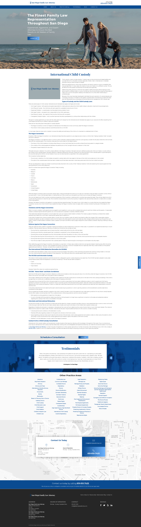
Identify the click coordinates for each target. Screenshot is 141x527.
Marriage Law (82, 381)
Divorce (61, 388)
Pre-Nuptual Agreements (82, 405)
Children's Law (40, 413)
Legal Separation (82, 379)
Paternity (82, 397)
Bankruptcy (40, 396)
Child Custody (40, 402)
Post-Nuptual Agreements (81, 402)
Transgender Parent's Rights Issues (102, 404)
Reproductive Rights (82, 415)
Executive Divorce (61, 397)
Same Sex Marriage (103, 386)
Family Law (61, 399)
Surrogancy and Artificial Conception (102, 397)
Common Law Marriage (61, 381)
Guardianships (61, 405)
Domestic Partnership (61, 392)
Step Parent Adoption (40, 381)
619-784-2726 (32, 518)
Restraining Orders (102, 379)
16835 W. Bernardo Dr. (43, 449)
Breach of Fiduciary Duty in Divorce (40, 398)
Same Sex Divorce (102, 383)
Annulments (40, 391)
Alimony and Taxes (40, 386)
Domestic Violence (61, 394)
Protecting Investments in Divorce (81, 409)
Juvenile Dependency (61, 413)
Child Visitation (40, 409)
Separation (102, 393)
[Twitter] (104, 505)
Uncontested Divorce (103, 406)
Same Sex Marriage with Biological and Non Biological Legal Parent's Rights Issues (103, 390)
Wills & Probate (102, 408)
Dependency (61, 386)
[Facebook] (100, 505)
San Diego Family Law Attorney (38, 327)
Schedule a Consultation (52, 337)
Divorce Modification (61, 390)
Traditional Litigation (103, 402)
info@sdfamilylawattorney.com (94, 443)
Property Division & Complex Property (81, 407)
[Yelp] (108, 505)
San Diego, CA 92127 (43, 453)
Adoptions (40, 379)
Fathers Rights (60, 401)
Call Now (83, 337)
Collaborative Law (61, 379)
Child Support (40, 407)
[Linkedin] (111, 505)
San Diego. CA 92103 (34, 513)
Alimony (40, 383)
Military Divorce (82, 388)
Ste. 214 (40, 451)
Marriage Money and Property (81, 383)
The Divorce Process (103, 400)
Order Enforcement (82, 390)
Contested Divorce (61, 383)
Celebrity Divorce (40, 400)
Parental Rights (82, 394)
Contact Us (33, 38)
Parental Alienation (82, 392)
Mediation (81, 386)
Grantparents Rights (61, 403)
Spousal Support (103, 395)
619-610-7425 (106, 3)
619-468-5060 (41, 454)
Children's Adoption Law (40, 411)
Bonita (40, 394)
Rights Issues (103, 381)
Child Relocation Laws (40, 405)
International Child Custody (61, 411)
